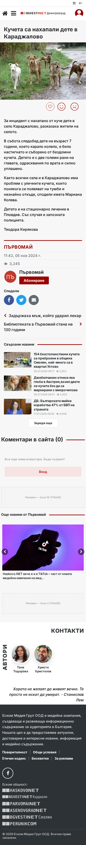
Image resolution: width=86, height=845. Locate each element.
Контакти (67, 631)
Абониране (34, 280)
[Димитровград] (43, 13)
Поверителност (14, 752)
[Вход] (79, 13)
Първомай (18, 247)
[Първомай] (21, 803)
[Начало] (5, 13)
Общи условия (44, 752)
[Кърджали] (24, 797)
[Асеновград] (24, 810)
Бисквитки (40, 758)
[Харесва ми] (63, 106)
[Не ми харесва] (76, 106)
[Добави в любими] (50, 106)
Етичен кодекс (14, 758)
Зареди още (43, 423)
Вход (43, 472)
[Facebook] (7, 773)
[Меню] (13, 13)
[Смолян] (27, 817)
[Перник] (19, 823)
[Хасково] (20, 790)
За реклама (64, 758)
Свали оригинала (16, 47)
